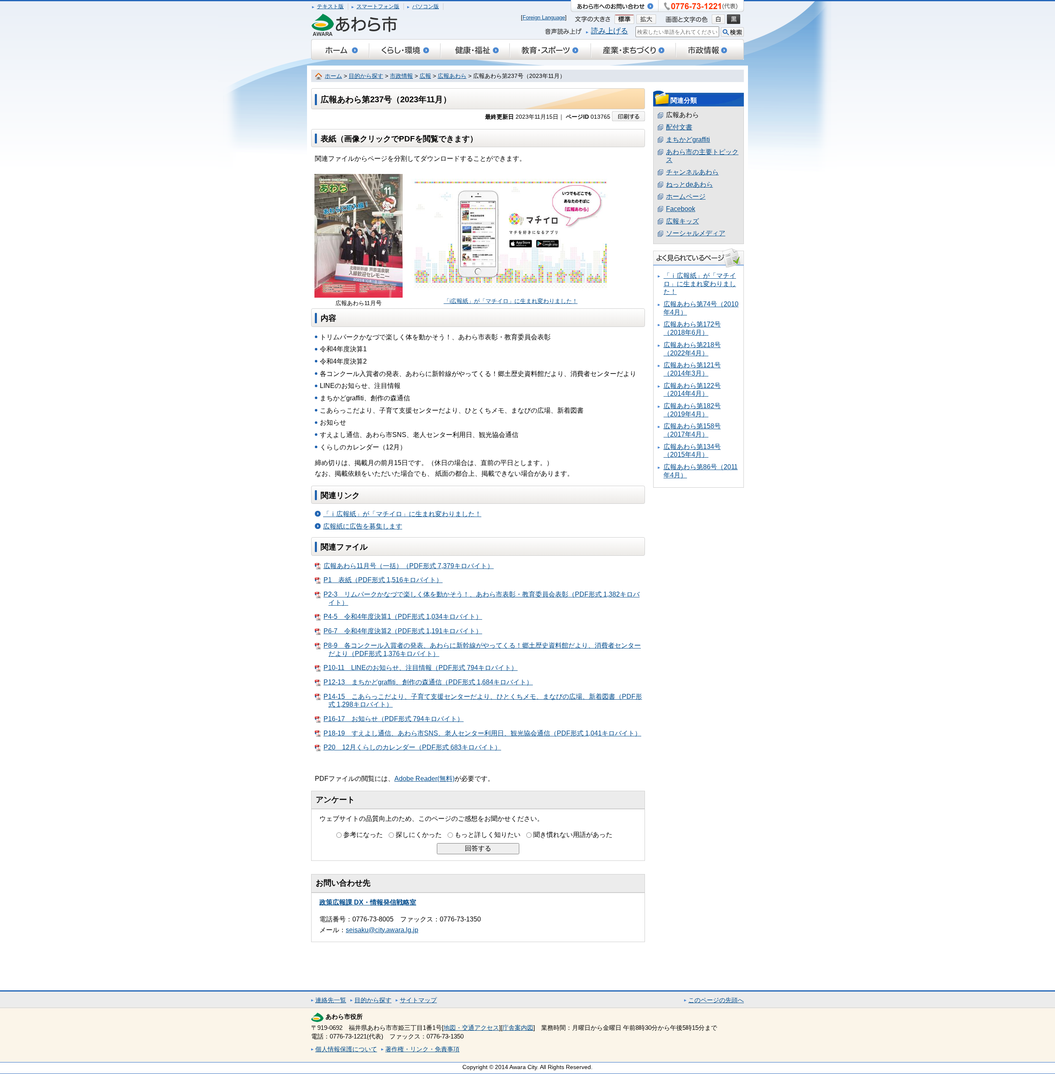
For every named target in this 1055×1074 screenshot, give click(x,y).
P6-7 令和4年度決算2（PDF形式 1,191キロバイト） (403, 631)
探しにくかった (419, 834)
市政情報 (401, 76)
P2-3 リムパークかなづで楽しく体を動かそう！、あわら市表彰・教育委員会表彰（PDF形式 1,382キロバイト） (482, 598)
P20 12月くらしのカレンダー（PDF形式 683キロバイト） (412, 747)
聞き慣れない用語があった (572, 834)
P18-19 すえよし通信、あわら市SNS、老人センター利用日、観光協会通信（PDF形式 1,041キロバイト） (482, 733)
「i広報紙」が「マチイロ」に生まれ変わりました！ (511, 301)
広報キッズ (682, 221)
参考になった (363, 834)
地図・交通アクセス (471, 1027)
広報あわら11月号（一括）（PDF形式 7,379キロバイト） (409, 565)
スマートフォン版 (377, 6)
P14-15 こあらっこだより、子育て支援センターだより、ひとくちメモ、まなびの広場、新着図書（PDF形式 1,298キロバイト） (483, 700)
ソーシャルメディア (695, 233)
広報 (425, 76)
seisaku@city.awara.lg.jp (382, 929)
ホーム (333, 76)
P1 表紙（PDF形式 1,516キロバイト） (383, 579)
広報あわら (452, 76)
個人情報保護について (346, 1049)
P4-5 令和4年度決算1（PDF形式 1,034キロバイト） (403, 616)
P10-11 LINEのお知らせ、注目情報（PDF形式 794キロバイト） (421, 667)
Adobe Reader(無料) (424, 778)
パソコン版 (425, 6)
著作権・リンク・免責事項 (422, 1049)
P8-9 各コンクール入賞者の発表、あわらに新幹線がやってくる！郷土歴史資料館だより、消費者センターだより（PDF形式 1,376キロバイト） (482, 649)
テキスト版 (330, 6)
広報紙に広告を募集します (362, 526)
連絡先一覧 (330, 999)
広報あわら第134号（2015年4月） (692, 450)
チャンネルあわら (692, 172)
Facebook (680, 208)
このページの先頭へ (716, 999)
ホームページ (686, 196)
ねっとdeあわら (689, 184)
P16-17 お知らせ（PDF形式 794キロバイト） (394, 718)
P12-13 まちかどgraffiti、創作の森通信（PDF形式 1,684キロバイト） (428, 682)
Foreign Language (544, 17)
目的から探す (366, 76)
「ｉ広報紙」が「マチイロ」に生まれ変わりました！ (402, 513)
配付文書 (679, 127)
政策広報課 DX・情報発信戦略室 (367, 902)
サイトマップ (418, 999)
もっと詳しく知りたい (487, 834)
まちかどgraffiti (688, 139)
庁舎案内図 (517, 1027)
